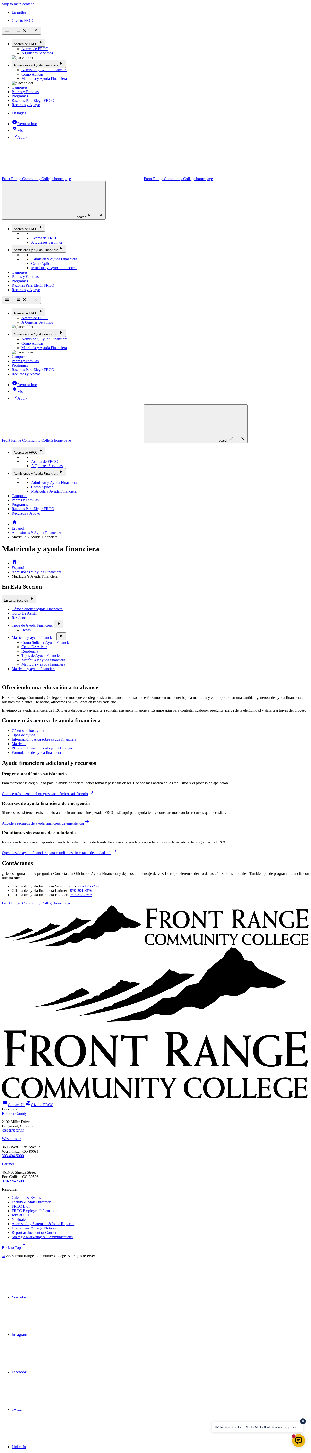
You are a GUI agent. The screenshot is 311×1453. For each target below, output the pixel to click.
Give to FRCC (23, 20)
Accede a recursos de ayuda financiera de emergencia (46, 823)
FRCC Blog (21, 1206)
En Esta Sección (19, 598)
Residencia (20, 618)
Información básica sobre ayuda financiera (44, 739)
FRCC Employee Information (34, 1211)
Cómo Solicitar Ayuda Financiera (37, 609)
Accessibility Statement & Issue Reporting (44, 1224)
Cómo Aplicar (32, 74)
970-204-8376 (81, 890)
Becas (26, 630)
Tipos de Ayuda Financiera (32, 625)
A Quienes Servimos (37, 53)
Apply (19, 137)
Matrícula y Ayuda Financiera (44, 79)
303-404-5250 (88, 886)
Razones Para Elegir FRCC (33, 100)
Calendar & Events (26, 1197)
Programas (20, 96)
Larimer (8, 1164)
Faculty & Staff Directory (31, 1202)
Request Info (24, 124)
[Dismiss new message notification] (303, 1421)
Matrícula (19, 744)
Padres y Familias (25, 92)
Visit (18, 131)
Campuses (19, 87)
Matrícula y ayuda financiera (33, 638)
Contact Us (13, 1105)
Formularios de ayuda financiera (36, 752)
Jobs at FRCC (22, 1215)
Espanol (18, 528)
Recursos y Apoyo (26, 105)
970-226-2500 (13, 1181)
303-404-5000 (13, 1156)
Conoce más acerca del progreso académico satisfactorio (48, 794)
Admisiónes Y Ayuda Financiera (36, 533)
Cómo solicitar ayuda (28, 731)
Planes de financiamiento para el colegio (42, 748)
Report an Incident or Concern (35, 1232)
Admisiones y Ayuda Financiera (39, 63)
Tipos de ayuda (23, 735)
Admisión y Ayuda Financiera (44, 70)
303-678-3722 (13, 1130)
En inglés (19, 12)
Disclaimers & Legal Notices (34, 1228)
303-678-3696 (81, 895)
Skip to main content (18, 4)
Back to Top (14, 1248)
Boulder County (14, 1113)
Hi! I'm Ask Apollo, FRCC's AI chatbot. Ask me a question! (257, 1427)
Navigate (19, 1219)
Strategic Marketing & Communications (42, 1237)
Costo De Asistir (24, 613)
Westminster (11, 1139)
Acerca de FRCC (28, 42)
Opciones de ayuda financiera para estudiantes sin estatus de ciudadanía (59, 853)
